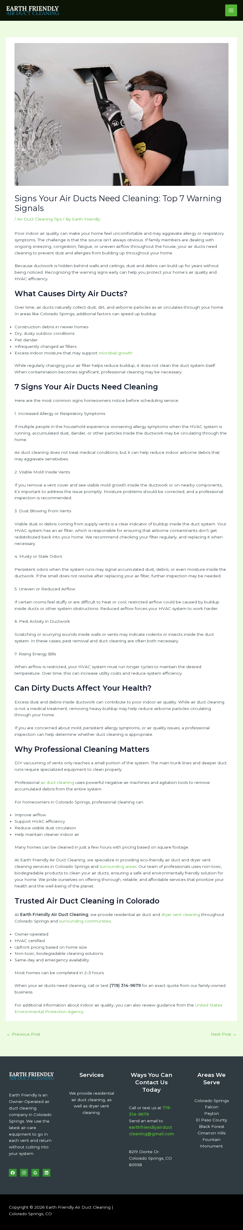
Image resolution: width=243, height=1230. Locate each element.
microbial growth (115, 353)
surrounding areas (118, 866)
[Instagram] (24, 1173)
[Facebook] (13, 1173)
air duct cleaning (57, 782)
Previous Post (23, 1034)
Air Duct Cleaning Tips (39, 219)
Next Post (223, 1034)
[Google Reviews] (35, 1173)
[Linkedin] (46, 1173)
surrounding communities (85, 921)
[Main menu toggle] (231, 10)
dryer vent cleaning (180, 914)
